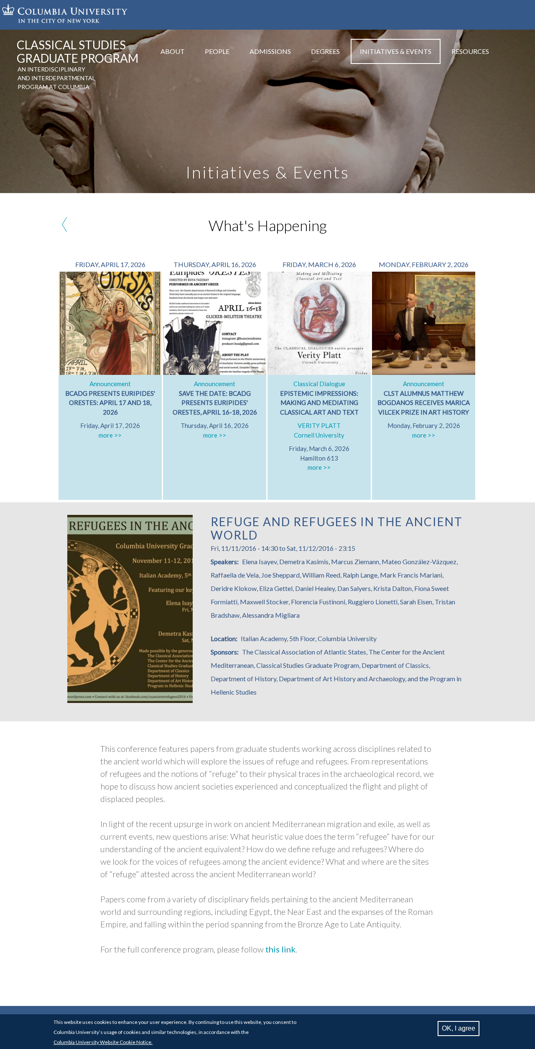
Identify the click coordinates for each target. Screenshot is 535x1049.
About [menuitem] (172, 51)
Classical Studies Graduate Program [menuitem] (77, 51)
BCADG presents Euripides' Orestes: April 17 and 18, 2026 (110, 403)
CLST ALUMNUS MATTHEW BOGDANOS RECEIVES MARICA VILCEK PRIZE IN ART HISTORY (423, 403)
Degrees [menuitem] (325, 51)
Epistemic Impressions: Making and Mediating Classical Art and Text (319, 403)
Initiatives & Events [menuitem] (395, 51)
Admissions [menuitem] (270, 51)
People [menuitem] (217, 51)
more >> (110, 435)
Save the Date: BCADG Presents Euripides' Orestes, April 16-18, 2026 (215, 403)
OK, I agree (458, 1028)
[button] (130, 700)
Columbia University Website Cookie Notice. (103, 1042)
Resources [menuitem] (470, 51)
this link (280, 949)
